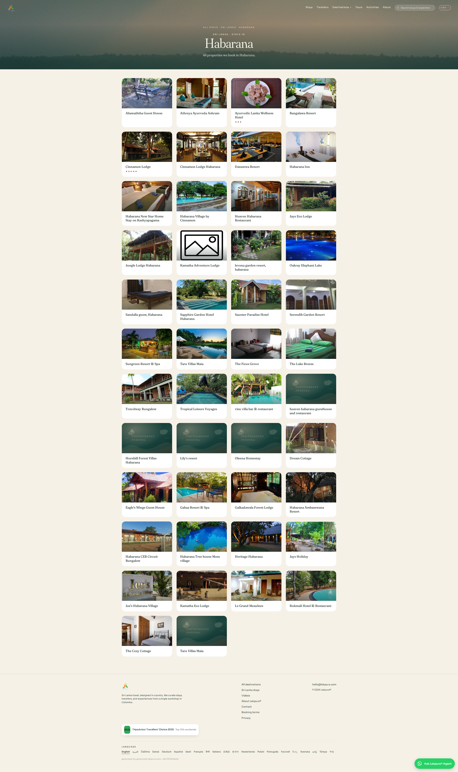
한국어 (235, 751)
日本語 (226, 751)
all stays (210, 27)
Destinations (342, 7)
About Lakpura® (251, 701)
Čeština (145, 751)
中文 (332, 751)
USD (445, 7)
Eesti (188, 751)
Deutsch (167, 751)
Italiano (216, 751)
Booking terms (250, 712)
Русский (285, 751)
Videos (246, 695)
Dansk (155, 751)
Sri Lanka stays (250, 690)
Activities (372, 7)
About (387, 7)
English (126, 751)
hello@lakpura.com (324, 684)
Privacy (246, 718)
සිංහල (295, 751)
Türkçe (323, 751)
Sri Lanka (228, 27)
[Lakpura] (11, 7)
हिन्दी (208, 751)
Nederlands (248, 751)
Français (198, 751)
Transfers (322, 7)
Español (178, 751)
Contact (247, 706)
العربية (135, 751)
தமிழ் (314, 751)
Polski (260, 751)
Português (272, 751)
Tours (358, 7)
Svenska (305, 751)
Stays (309, 7)
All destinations (251, 684)
